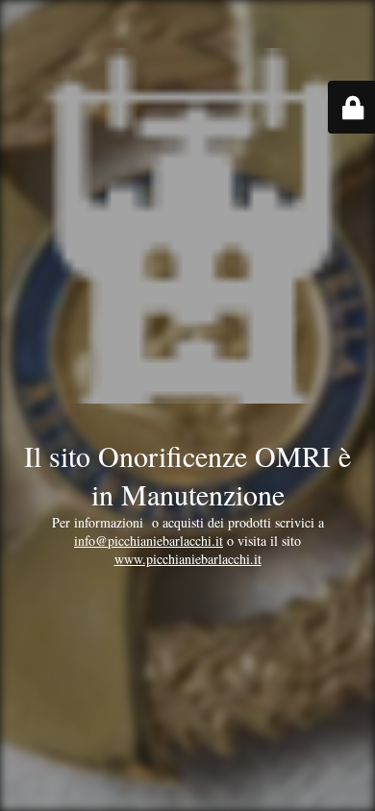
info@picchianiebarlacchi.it (148, 540)
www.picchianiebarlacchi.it (188, 559)
